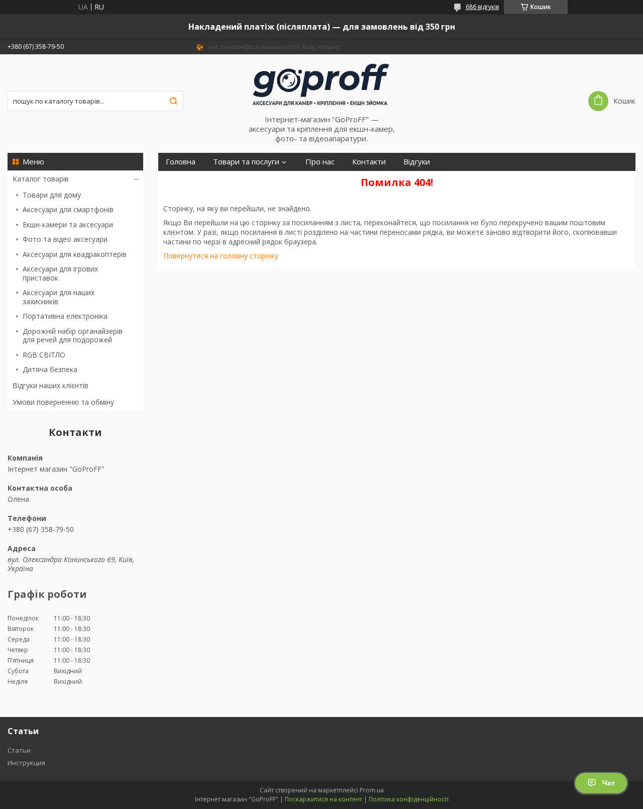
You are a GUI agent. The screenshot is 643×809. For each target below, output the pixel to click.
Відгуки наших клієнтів (50, 385)
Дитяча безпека (50, 369)
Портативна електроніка (65, 316)
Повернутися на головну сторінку (220, 255)
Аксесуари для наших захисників (58, 297)
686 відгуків (482, 7)
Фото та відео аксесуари (65, 239)
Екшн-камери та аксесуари (68, 224)
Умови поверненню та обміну (63, 402)
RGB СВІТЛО (44, 354)
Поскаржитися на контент (323, 799)
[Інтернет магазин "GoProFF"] (321, 84)
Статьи (19, 750)
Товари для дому (52, 195)
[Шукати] (173, 101)
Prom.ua (372, 790)
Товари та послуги (246, 161)
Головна (180, 161)
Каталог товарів (41, 179)
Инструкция (26, 762)
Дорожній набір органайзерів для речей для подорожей (73, 335)
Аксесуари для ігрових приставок (60, 273)
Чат (608, 783)
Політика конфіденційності (409, 799)
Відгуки (416, 161)
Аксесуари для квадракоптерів (75, 254)
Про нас (320, 161)
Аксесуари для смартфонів (68, 209)
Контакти (369, 161)
